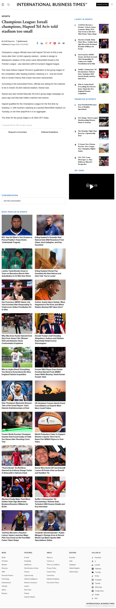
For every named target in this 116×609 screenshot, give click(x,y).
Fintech (26, 593)
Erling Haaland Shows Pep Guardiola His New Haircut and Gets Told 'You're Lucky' (48, 273)
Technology (5, 579)
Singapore (72, 565)
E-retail (26, 557)
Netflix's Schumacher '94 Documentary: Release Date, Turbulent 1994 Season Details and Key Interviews (87, 74)
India (70, 561)
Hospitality (27, 561)
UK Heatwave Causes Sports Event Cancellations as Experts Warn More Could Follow (50, 405)
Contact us (50, 561)
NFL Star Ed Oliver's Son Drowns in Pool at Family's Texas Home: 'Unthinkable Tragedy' (17, 239)
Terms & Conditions (53, 565)
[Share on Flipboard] (51, 43)
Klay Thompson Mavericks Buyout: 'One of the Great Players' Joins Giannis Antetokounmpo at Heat (17, 405)
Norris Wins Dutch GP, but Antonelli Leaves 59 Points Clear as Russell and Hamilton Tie (50, 470)
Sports (4, 590)
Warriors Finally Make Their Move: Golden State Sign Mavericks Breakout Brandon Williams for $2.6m (87, 44)
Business (5, 568)
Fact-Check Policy (53, 582)
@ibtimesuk (22, 41)
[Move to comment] (64, 43)
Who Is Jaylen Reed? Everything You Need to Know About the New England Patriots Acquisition (16, 371)
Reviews (4, 593)
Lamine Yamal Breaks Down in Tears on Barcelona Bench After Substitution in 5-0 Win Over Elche (16, 273)
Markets (4, 565)
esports (26, 586)
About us (50, 557)
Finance (26, 572)
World (3, 557)
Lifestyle (4, 586)
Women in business (30, 582)
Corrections (50, 575)
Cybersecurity (28, 575)
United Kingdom (74, 568)
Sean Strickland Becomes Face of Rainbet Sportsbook (87, 107)
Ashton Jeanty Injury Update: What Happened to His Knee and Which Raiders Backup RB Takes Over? (50, 304)
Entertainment (6, 582)
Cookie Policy (51, 572)
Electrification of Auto (31, 568)
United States (73, 572)
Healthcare (27, 565)
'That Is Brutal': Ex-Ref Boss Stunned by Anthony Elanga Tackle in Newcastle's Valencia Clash (17, 470)
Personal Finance (7, 575)
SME (3, 572)
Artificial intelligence (30, 579)
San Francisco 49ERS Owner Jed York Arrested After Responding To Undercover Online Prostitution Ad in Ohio (87, 59)
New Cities (27, 590)
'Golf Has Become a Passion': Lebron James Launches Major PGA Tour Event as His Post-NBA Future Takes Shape (87, 29)
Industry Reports (29, 597)
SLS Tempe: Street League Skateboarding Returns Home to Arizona (88, 120)
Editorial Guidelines (49, 132)
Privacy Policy (51, 568)
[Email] (59, 43)
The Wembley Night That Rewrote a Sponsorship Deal (87, 133)
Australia (72, 557)
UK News (5, 561)
